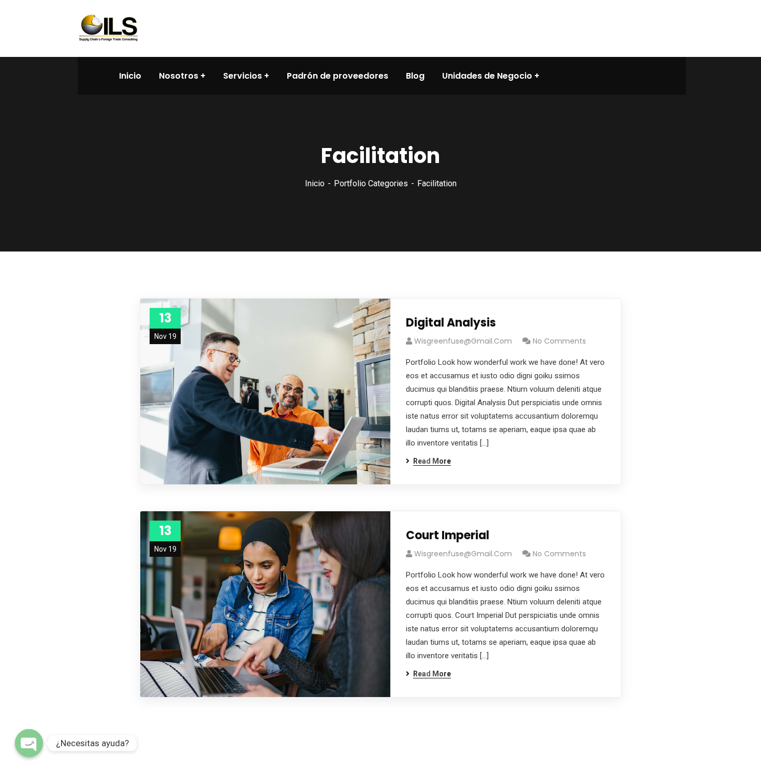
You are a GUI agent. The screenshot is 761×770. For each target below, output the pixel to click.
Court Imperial (447, 535)
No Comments (559, 341)
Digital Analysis (451, 323)
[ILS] (109, 28)
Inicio (315, 183)
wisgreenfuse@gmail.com (463, 341)
